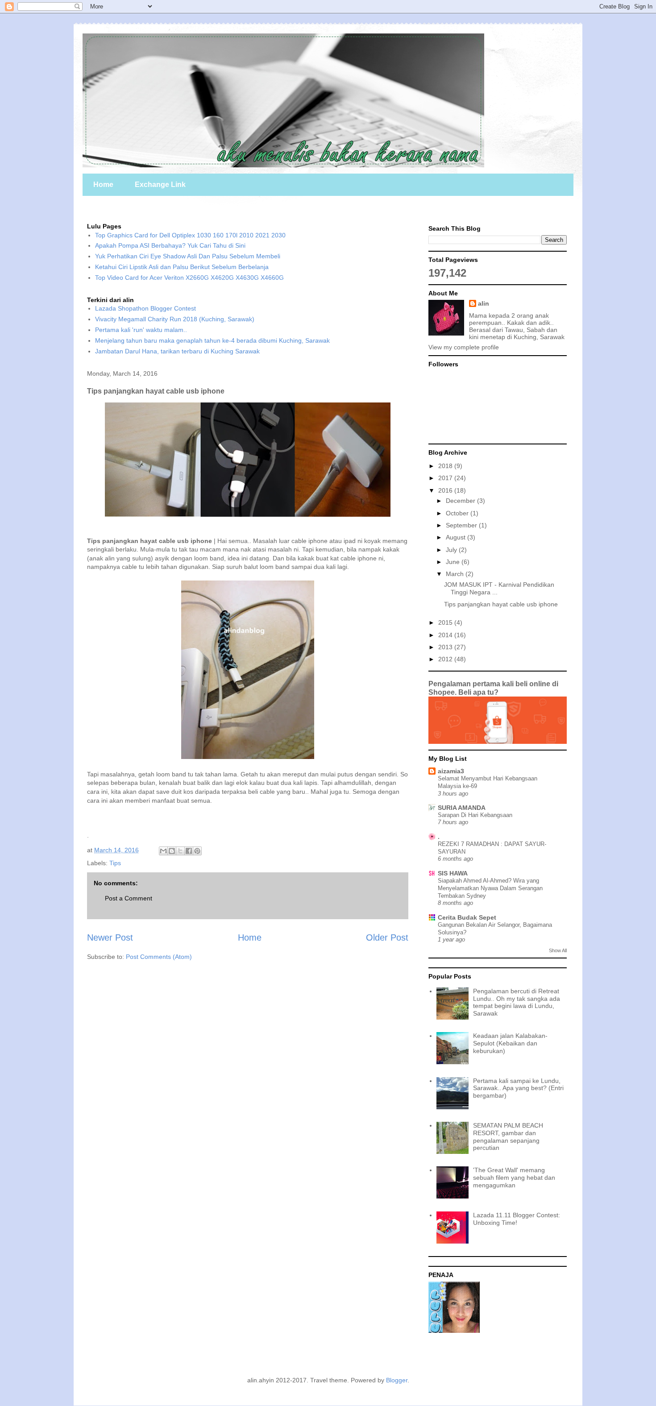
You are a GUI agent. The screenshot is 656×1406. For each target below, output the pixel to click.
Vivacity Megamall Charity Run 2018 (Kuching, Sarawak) (174, 319)
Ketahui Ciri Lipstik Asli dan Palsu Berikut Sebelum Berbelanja (182, 266)
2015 (446, 622)
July (452, 549)
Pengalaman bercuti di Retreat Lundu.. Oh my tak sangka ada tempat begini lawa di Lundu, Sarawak (516, 1002)
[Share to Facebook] (188, 850)
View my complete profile (463, 347)
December (461, 500)
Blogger (396, 1380)
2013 (446, 647)
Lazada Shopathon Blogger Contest (145, 308)
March (455, 573)
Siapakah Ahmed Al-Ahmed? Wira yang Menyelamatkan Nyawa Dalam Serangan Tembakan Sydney (490, 888)
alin (483, 303)
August (456, 537)
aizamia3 (451, 771)
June (453, 561)
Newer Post (110, 937)
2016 (446, 490)
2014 (446, 635)
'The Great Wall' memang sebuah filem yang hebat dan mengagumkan (514, 1177)
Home (103, 184)
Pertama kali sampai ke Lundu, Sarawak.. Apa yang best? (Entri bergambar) (518, 1088)
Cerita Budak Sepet (467, 917)
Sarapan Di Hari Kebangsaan (475, 815)
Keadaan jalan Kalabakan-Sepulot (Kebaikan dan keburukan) (510, 1043)
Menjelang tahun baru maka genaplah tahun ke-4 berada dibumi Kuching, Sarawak (212, 340)
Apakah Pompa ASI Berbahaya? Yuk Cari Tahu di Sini (170, 245)
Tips (115, 863)
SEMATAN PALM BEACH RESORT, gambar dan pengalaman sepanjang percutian (508, 1136)
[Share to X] (180, 850)
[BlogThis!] (171, 850)
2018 (446, 465)
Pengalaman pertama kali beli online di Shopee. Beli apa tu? (493, 688)
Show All (558, 950)
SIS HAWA (453, 873)
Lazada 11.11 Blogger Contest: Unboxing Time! (516, 1218)
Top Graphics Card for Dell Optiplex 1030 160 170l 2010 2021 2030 (190, 235)
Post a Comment (128, 898)
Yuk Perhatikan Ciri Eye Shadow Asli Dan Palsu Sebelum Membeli (187, 256)
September (462, 525)
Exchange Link (160, 184)
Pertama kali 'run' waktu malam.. (141, 329)
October (458, 513)
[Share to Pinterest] (197, 850)
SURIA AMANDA (462, 807)
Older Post (387, 937)
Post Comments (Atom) (159, 956)
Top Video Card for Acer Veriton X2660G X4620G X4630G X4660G (189, 277)
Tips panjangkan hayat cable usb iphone (501, 604)
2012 (446, 659)
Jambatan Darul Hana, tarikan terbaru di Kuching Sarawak (177, 351)
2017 (446, 477)
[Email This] (163, 850)
